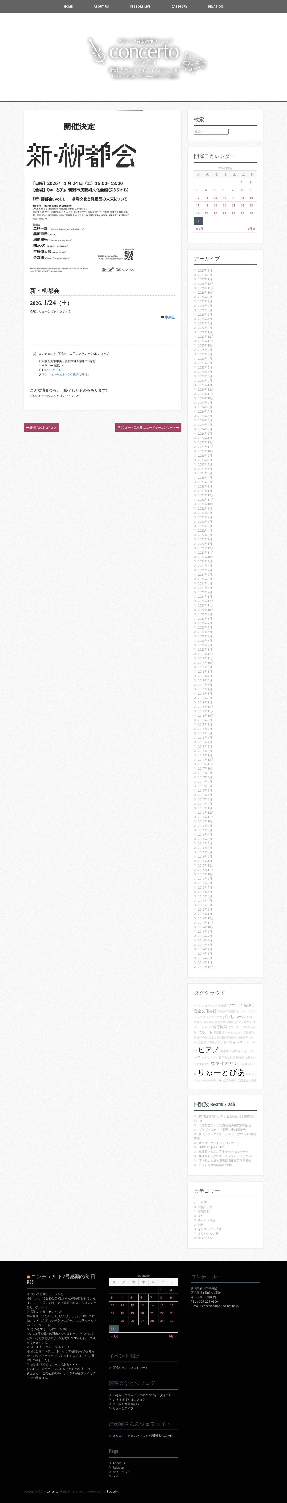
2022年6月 (205, 522)
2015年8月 (205, 883)
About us (119, 1463)
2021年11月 (206, 552)
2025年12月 (206, 337)
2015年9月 (205, 879)
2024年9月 (205, 403)
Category (179, 6)
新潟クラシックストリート (130, 1368)
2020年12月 (206, 601)
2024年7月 (205, 411)
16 (251, 198)
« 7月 (199, 229)
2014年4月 (205, 949)
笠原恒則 (220, 1027)
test (115, 1476)
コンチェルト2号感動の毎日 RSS (61, 1279)
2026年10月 (206, 292)
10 (197, 198)
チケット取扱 (207, 1220)
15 (242, 198)
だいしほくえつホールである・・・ (54, 1364)
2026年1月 (205, 332)
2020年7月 (205, 623)
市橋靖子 (242, 1037)
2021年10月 (206, 557)
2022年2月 (205, 539)
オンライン (205, 1238)
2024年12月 (206, 389)
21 (233, 205)
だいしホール (234, 1016)
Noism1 (205, 1064)
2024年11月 (206, 394)
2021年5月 (205, 579)
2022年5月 (205, 526)
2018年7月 (205, 729)
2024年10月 (206, 398)
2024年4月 (205, 425)
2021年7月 (205, 570)
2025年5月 (205, 367)
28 (233, 213)
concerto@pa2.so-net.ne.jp (220, 1306)
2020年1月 (205, 649)
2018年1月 (205, 755)
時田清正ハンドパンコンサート (219, 1143)
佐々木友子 (245, 1022)
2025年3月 (205, 376)
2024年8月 (205, 407)
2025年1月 (205, 385)
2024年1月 (205, 438)
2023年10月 (206, 451)
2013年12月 (206, 967)
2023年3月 (205, 482)
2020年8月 (205, 619)
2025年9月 (205, 350)
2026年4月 (205, 319)
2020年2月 (205, 645)
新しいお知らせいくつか (47, 1311)
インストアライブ (209, 1229)
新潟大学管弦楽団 (228, 1011)
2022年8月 (205, 513)
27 (224, 213)
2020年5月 (205, 632)
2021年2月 (205, 592)
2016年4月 (205, 848)
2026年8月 (205, 301)
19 (215, 205)
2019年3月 (205, 693)
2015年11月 (206, 870)
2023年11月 (206, 447)
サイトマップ (121, 1472)
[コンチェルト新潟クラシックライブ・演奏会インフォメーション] (143, 58)
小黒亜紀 (208, 1022)
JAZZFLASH (215, 1080)
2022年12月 (206, 495)
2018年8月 (205, 724)
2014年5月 (205, 945)
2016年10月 (206, 821)
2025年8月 (205, 354)
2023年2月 (205, 486)
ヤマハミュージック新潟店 (210, 1006)
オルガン (206, 1027)
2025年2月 (205, 381)
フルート (205, 1032)
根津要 (228, 1042)
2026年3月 (205, 323)
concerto (52, 1491)
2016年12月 (206, 812)
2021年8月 (205, 566)
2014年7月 (205, 936)
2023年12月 (206, 442)
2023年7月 (205, 464)
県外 (201, 1216)
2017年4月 (205, 795)
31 (197, 221)
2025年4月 (205, 372)
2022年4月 (205, 530)
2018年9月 (205, 720)
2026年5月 (205, 314)
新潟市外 (204, 1211)
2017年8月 (205, 777)
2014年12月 (206, 918)
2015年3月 (205, 905)
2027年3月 (205, 270)
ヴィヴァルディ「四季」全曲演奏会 (222, 1130)
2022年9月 (205, 508)
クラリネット (209, 1057)
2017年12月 (206, 760)
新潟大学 (220, 1022)
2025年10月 (206, 345)
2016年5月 (205, 843)
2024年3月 (205, 429)
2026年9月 (205, 297)
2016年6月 (205, 839)
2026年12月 (206, 284)
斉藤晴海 (231, 1037)
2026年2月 (205, 328)
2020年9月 (205, 614)
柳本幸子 (225, 1051)
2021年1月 (205, 597)
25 (206, 213)
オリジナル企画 (208, 1233)
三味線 (243, 1064)
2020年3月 (205, 641)
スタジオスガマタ (211, 1017)
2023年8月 (205, 460)
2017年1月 (205, 808)
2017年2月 (205, 804)
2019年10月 (206, 663)
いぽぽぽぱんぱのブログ (129, 1399)
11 (206, 198)
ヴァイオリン (224, 1063)
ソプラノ (235, 1005)
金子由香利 (230, 1080)
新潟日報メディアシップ (228, 1032)
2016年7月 (205, 834)
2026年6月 (205, 310)
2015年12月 (206, 865)
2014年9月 (205, 931)
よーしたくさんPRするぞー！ (50, 1347)
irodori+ (112, 1491)
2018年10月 (206, 716)
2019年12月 (206, 654)
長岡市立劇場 (227, 1057)
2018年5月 (205, 738)
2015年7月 (205, 887)
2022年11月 (206, 500)
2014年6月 (205, 940)
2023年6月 (205, 469)
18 (206, 205)
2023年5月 (205, 473)
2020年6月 (205, 627)
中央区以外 (205, 1207)
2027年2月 (205, 275)
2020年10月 (206, 610)
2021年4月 (205, 583)
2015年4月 (205, 901)
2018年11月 (206, 711)
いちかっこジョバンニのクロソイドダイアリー (144, 1395)
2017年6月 (205, 786)
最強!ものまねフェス (43, 427)
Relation (215, 6)
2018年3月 (205, 746)
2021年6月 (205, 574)
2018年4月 (205, 742)
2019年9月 (205, 667)
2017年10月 (206, 768)
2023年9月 (205, 455)
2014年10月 (206, 927)
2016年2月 (205, 857)
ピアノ (209, 1049)
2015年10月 (206, 874)
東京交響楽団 (216, 1037)
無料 (201, 1225)
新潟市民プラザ (213, 1042)
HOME (68, 6)
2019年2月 (205, 698)
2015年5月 (205, 896)
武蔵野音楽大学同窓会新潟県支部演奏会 (225, 1125)
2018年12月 (206, 707)
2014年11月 (206, 923)
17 (197, 205)
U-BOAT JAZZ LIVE (211, 1147)
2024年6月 (205, 416)
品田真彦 (231, 1022)
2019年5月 (205, 685)
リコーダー (234, 1027)
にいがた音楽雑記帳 (126, 1404)
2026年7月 (205, 306)
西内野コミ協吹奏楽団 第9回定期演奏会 (225, 1160)
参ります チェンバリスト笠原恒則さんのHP (143, 1436)
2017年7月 (205, 782)
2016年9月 (205, 826)
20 (224, 205)
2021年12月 (206, 548)
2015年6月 (205, 892)
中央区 (170, 317)
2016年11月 (206, 817)
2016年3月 (205, 852)
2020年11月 (206, 605)
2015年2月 (205, 909)
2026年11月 (206, 288)
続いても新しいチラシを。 (48, 1294)
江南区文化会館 (247, 1080)
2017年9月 (205, 773)
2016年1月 (205, 861)
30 (251, 213)
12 (215, 198)
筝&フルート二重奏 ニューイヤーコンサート (146, 427)
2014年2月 (205, 958)
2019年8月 (205, 671)
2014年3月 (205, 953)
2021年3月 (205, 588)
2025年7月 (205, 359)
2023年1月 (205, 491)
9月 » (251, 229)
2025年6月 (205, 363)
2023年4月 (205, 478)
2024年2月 (205, 433)
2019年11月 (206, 658)
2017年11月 (206, 764)
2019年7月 (205, 676)
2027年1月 (205, 279)
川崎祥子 (237, 1051)
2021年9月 (205, 561)
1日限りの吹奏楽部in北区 (215, 1165)
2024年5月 (205, 420)
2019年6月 (205, 680)
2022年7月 (205, 517)
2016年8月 (205, 830)
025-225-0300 (53, 370)
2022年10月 (206, 504)
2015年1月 (205, 914)
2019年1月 (205, 702)
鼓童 (200, 1042)
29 (242, 213)
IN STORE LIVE (140, 6)
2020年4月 (205, 636)
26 (215, 213)
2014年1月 (205, 962)
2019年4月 (205, 689)
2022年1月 (205, 544)
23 (251, 205)
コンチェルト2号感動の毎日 (68, 374)
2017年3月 (205, 799)
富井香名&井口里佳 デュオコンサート (224, 1152)
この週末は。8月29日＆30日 (50, 1329)
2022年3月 (205, 535)
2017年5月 (205, 790)
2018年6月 (205, 733)
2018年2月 (205, 751)
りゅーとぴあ (221, 1072)
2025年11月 (206, 341)
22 (242, 205)
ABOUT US (101, 6)
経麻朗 (240, 1057)
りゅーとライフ (123, 1408)
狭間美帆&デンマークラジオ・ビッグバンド (228, 1156)
